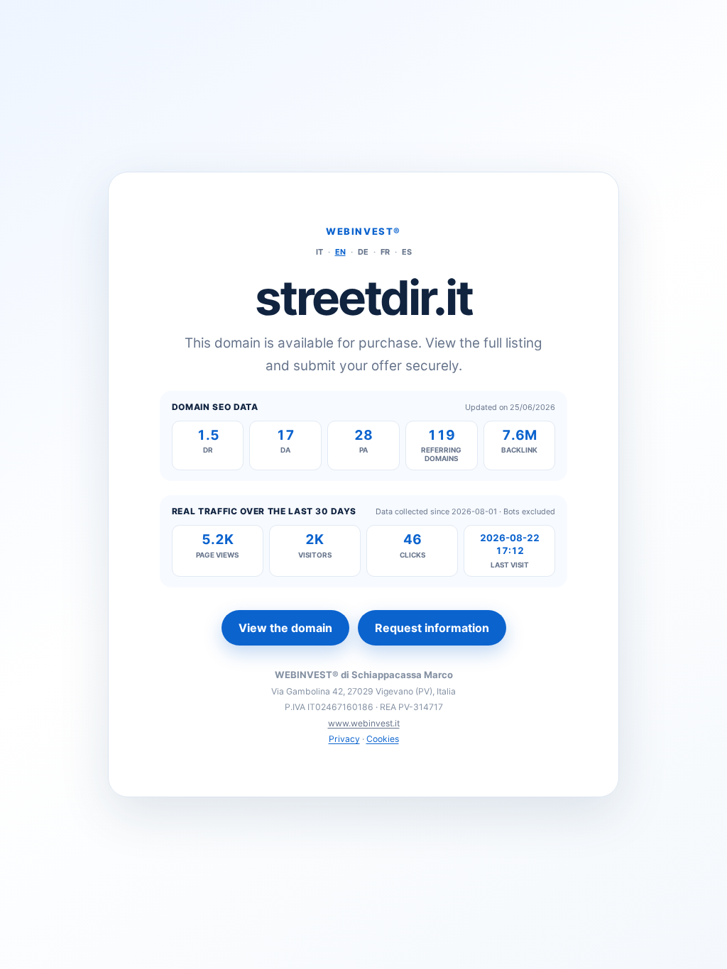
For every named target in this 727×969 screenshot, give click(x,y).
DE (363, 252)
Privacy (344, 738)
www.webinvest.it (364, 723)
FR (385, 252)
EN (340, 252)
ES (407, 252)
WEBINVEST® (363, 231)
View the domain (285, 628)
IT (319, 252)
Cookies (382, 738)
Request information (432, 628)
